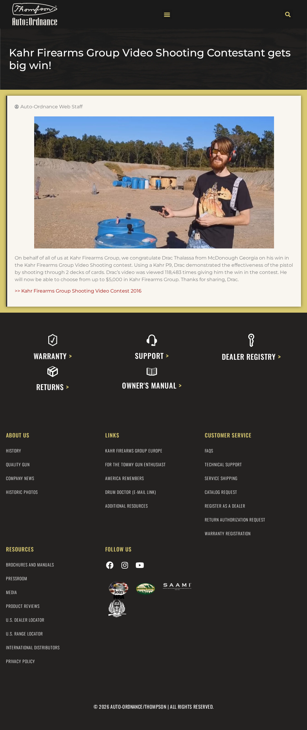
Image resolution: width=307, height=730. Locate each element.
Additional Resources (126, 506)
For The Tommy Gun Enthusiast (135, 464)
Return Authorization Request (235, 519)
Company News (20, 478)
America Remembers (124, 478)
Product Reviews (23, 606)
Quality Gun (18, 464)
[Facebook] (109, 565)
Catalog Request (221, 492)
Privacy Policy (20, 661)
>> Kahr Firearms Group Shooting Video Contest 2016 (78, 291)
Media (11, 592)
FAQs (209, 450)
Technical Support (223, 464)
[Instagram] (124, 565)
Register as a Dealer (225, 506)
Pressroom (16, 578)
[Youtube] (139, 565)
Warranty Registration (228, 533)
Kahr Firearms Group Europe (133, 450)
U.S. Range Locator (24, 633)
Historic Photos (22, 492)
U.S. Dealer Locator (25, 620)
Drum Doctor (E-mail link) (130, 492)
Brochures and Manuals (30, 564)
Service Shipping (221, 478)
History (13, 450)
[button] (167, 14)
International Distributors (33, 647)
